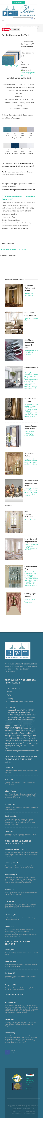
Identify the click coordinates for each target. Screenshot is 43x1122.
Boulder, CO (10, 804)
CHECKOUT (19, 2)
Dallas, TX (9, 767)
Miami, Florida (10, 791)
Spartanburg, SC (11, 1033)
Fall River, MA (10, 961)
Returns (9, 692)
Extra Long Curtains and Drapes (29, 287)
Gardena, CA (10, 973)
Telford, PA (9, 926)
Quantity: (24, 67)
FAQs (9, 695)
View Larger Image (11, 66)
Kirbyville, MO (10, 985)
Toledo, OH (9, 950)
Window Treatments (11, 26)
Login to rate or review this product (13, 249)
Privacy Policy (29, 1112)
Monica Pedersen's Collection (28, 514)
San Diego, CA (10, 816)
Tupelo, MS (9, 1019)
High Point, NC (11, 1003)
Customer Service (13, 688)
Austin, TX (9, 779)
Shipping (10, 699)
